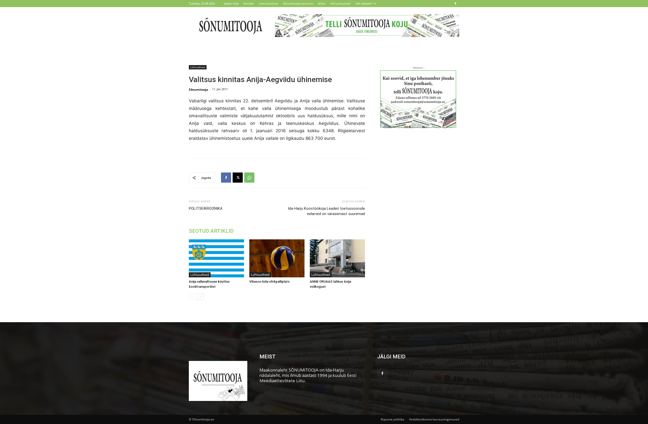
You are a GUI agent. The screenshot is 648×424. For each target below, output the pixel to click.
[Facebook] (455, 3)
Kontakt (249, 3)
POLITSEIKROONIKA (205, 208)
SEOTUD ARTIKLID (211, 231)
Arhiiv (322, 3)
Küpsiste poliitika (392, 419)
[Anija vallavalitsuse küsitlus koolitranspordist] (216, 258)
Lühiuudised (197, 67)
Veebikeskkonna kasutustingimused (434, 419)
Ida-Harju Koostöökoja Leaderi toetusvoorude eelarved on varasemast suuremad (326, 211)
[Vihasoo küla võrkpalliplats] (277, 258)
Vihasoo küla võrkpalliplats (269, 281)
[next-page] (200, 297)
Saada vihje (231, 3)
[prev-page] (192, 297)
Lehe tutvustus (268, 3)
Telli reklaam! (363, 3)
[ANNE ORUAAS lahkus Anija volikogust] (337, 258)
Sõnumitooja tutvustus (298, 3)
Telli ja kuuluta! (340, 3)
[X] (238, 177)
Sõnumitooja (198, 89)
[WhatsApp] (249, 177)
